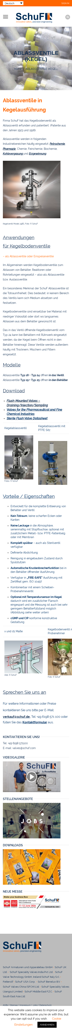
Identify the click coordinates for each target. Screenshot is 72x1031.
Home (18, 68)
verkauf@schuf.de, (17, 717)
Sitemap (14, 1005)
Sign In (65, 3)
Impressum (25, 1005)
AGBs (5, 1005)
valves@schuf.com (24, 748)
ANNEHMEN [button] (47, 1024)
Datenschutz (46, 1005)
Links (35, 1005)
